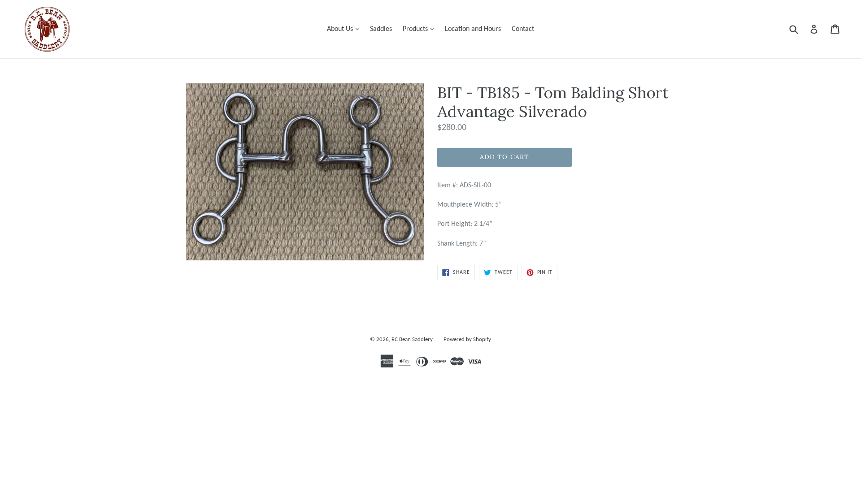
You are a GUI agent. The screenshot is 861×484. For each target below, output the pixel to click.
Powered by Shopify (467, 339)
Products (421, 29)
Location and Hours (473, 29)
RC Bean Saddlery (412, 339)
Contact (523, 29)
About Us (345, 29)
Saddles (381, 29)
